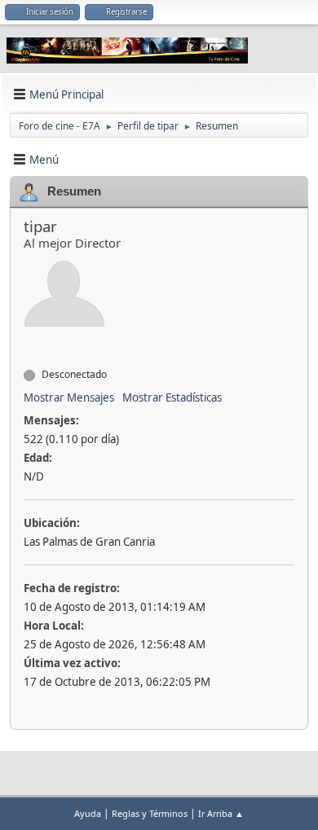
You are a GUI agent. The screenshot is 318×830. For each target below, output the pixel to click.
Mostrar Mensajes (69, 397)
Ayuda (87, 813)
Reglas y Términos (150, 813)
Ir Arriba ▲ (221, 813)
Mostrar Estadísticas (172, 397)
